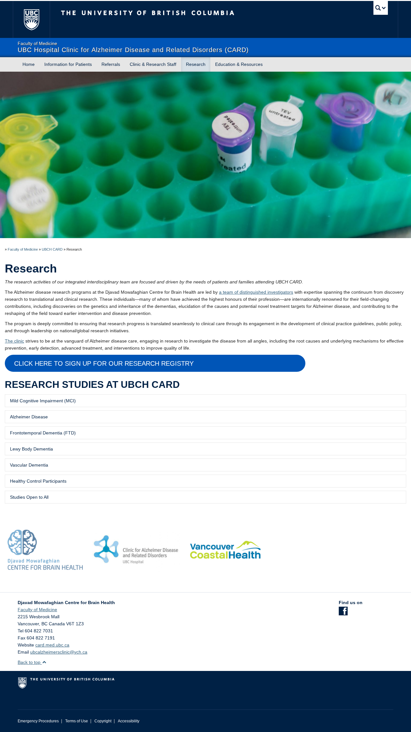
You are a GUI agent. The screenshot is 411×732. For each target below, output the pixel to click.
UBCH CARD (52, 249)
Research (196, 64)
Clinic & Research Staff (153, 64)
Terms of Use (76, 721)
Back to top (30, 662)
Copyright (102, 721)
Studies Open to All (29, 497)
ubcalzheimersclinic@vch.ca (58, 652)
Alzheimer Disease (29, 416)
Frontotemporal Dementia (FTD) (43, 432)
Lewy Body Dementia (31, 448)
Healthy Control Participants (38, 481)
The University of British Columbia (31, 19)
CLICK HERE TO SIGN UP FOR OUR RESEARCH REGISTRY (104, 363)
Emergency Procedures (38, 721)
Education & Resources (239, 64)
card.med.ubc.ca (52, 644)
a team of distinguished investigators (256, 292)
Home (28, 64)
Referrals (110, 64)
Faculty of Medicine (23, 249)
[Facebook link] (343, 613)
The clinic (14, 341)
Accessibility (128, 721)
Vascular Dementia (29, 465)
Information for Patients (68, 64)
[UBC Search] (380, 8)
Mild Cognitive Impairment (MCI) (43, 400)
